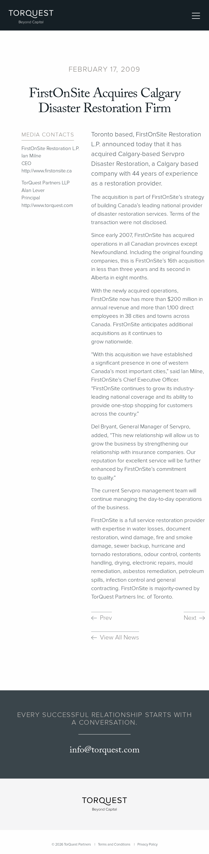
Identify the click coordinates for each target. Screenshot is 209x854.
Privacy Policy (147, 844)
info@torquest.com (105, 750)
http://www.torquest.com (47, 205)
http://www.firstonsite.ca (46, 171)
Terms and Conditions (114, 844)
